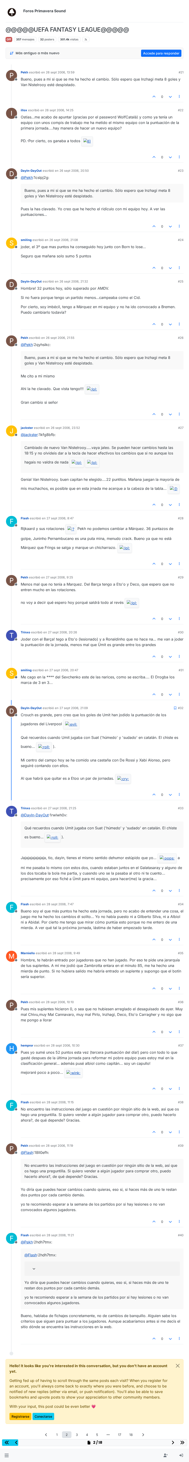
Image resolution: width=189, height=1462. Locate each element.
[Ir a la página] (108, 1434)
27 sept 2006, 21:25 (62, 808)
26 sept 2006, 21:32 (73, 281)
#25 (180, 281)
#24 (180, 240)
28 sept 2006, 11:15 (60, 1102)
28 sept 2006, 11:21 (60, 1235)
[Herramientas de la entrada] (179, 96)
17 (119, 1435)
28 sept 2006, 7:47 (60, 904)
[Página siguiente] (143, 1434)
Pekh (24, 72)
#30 (180, 632)
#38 (180, 1102)
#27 (180, 428)
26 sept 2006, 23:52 (65, 428)
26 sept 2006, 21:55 (60, 338)
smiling (26, 240)
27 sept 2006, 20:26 (62, 632)
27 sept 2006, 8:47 (60, 518)
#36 (180, 1002)
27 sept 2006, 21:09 (73, 708)
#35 (180, 953)
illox (24, 110)
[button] (6, 1455)
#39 (180, 1145)
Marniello (28, 953)
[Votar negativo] (170, 96)
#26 (180, 338)
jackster (27, 428)
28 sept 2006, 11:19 (59, 1145)
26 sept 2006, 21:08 (63, 240)
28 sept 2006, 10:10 (60, 1002)
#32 (180, 708)
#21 (181, 72)
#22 (180, 110)
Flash (25, 518)
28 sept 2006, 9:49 (66, 953)
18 (131, 1435)
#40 (180, 1235)
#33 (180, 808)
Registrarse (20, 1416)
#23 (180, 170)
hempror (27, 1045)
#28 (180, 518)
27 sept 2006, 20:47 (63, 670)
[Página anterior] (46, 1434)
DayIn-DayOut (31, 170)
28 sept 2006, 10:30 (65, 1045)
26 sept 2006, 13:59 (60, 72)
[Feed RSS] (85, 39)
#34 (180, 904)
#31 (181, 670)
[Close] (177, 1365)
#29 (180, 577)
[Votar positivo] (154, 96)
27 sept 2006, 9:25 (59, 577)
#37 (180, 1045)
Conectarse (43, 1416)
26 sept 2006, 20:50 (74, 170)
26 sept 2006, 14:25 (59, 110)
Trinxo (25, 632)
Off (9, 39)
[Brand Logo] (13, 11)
